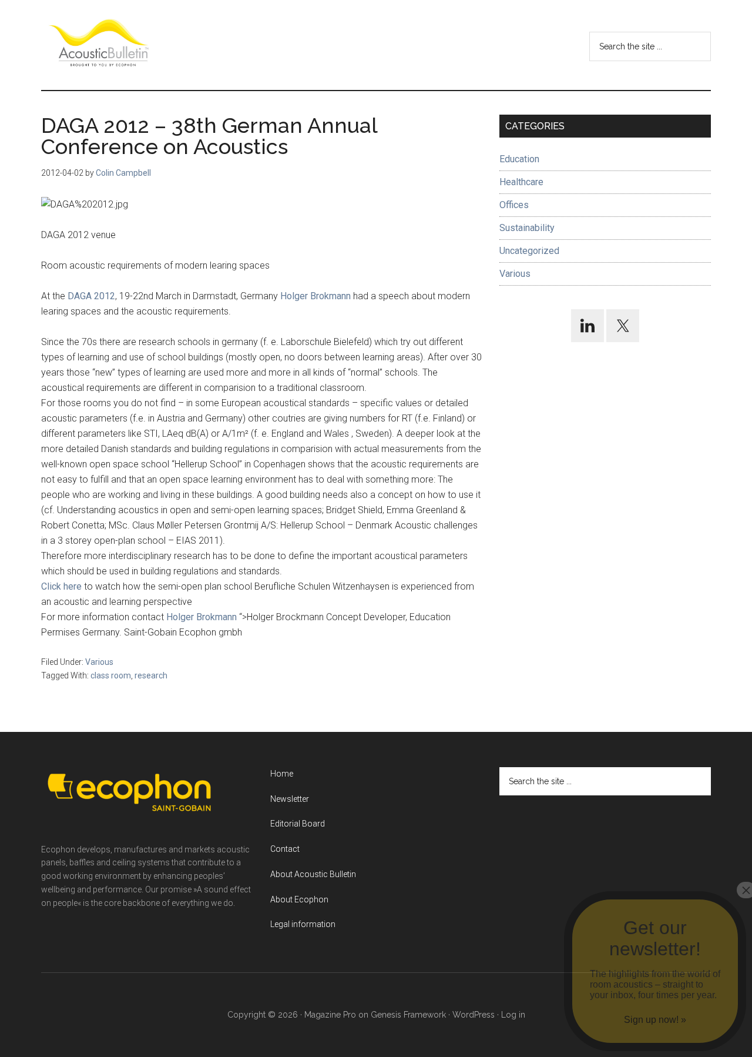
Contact (285, 849)
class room (110, 675)
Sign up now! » (655, 1020)
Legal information (302, 924)
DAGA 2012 (91, 296)
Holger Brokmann (316, 296)
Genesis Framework (408, 1014)
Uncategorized (529, 250)
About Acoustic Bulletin (313, 874)
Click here (62, 586)
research (151, 675)
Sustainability (527, 227)
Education (519, 159)
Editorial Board (297, 823)
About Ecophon (299, 899)
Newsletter (289, 799)
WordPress (473, 1014)
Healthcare (521, 182)
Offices (514, 204)
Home (281, 773)
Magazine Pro (330, 1014)
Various (99, 662)
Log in (513, 1014)
